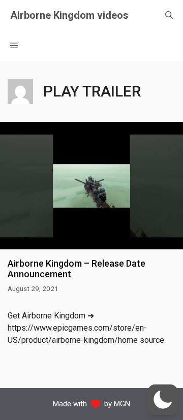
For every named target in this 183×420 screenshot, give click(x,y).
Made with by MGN (91, 403)
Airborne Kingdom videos (69, 15)
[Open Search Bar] (169, 15)
